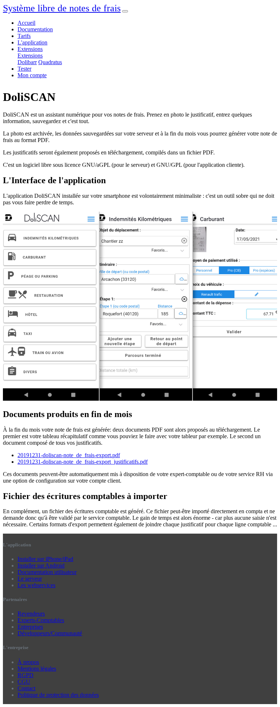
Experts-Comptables (41, 620)
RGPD (26, 675)
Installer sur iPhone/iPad (45, 559)
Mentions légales (37, 668)
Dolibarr (27, 62)
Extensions (30, 55)
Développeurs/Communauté (50, 633)
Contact (26, 688)
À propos (28, 662)
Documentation (35, 29)
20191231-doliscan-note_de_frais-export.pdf (69, 455)
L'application (32, 42)
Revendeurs (31, 613)
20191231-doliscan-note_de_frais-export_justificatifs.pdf (83, 462)
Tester (24, 69)
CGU (24, 682)
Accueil (26, 23)
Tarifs (24, 36)
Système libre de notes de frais (62, 8)
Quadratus (50, 62)
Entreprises (30, 627)
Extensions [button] (30, 49)
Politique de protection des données (58, 695)
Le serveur (30, 579)
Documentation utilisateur (47, 572)
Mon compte (32, 75)
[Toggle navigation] (125, 11)
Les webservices (36, 585)
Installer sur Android (41, 565)
